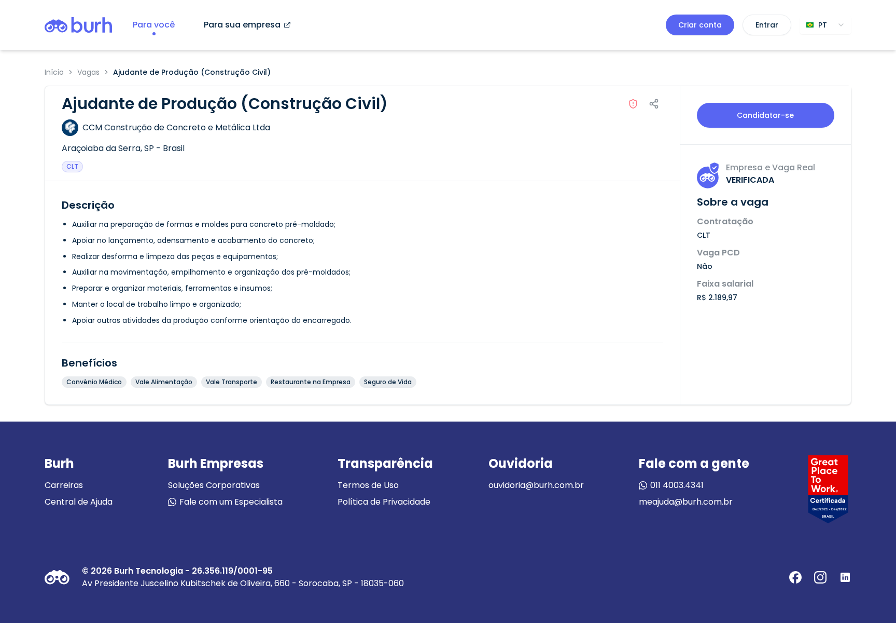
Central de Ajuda (79, 502)
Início (54, 72)
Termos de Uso (368, 485)
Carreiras (64, 485)
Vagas (88, 72)
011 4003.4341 (677, 485)
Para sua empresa (242, 25)
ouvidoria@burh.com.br (536, 485)
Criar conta (700, 25)
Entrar (766, 25)
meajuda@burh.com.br (686, 502)
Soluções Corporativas (214, 485)
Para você (154, 25)
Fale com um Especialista (231, 502)
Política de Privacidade (384, 502)
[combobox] (825, 25)
